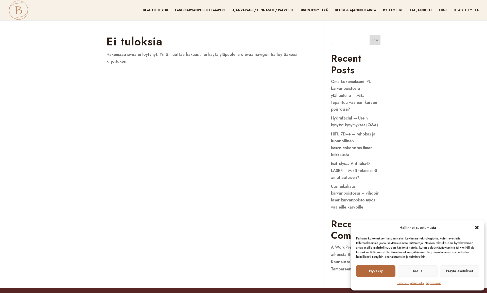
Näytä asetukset (459, 271)
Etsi (375, 40)
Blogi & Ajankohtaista (355, 10)
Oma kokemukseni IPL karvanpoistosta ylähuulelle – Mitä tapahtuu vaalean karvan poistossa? (354, 95)
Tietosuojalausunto (410, 283)
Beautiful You (155, 10)
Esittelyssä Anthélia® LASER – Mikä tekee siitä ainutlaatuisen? (354, 170)
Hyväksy (376, 271)
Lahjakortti (421, 10)
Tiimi (443, 10)
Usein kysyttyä (314, 10)
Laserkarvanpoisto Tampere (200, 10)
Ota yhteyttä (466, 10)
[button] (476, 227)
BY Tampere (393, 10)
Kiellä (418, 271)
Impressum (433, 283)
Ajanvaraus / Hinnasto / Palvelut (263, 10)
